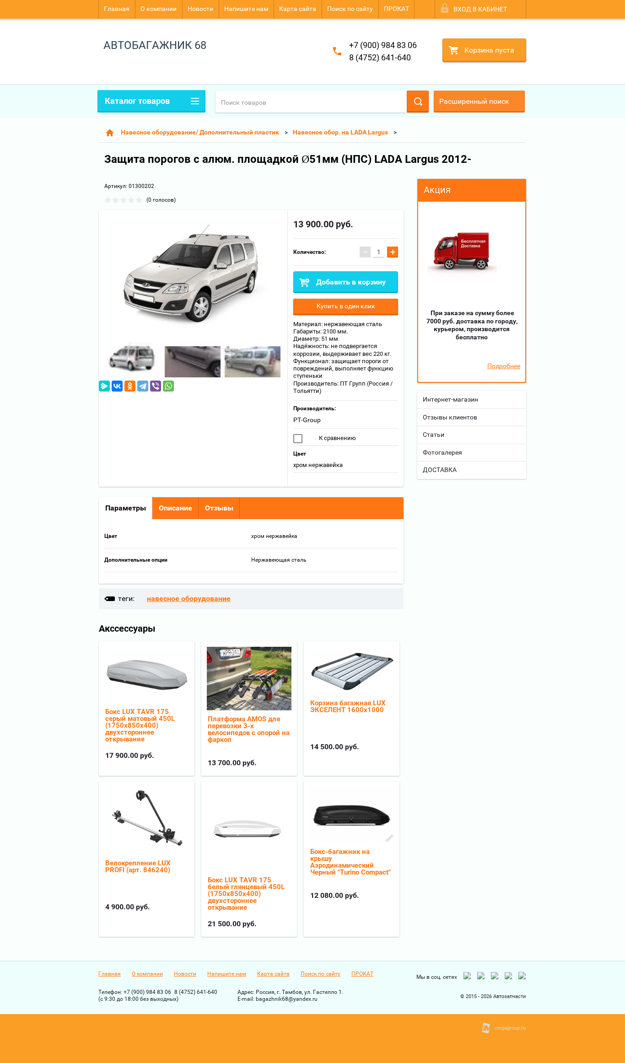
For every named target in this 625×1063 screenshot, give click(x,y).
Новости (200, 8)
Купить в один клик (346, 306)
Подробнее (503, 366)
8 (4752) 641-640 (380, 57)
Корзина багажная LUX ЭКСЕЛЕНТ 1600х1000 (348, 706)
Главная (116, 8)
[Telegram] (142, 386)
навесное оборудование (189, 598)
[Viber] (155, 386)
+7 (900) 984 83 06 (383, 45)
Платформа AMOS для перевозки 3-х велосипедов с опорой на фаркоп (249, 729)
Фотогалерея (442, 452)
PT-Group (307, 420)
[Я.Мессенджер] (104, 386)
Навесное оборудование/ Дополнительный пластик (200, 132)
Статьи (433, 434)
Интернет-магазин (450, 399)
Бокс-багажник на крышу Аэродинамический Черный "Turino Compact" (350, 862)
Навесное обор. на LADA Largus (340, 132)
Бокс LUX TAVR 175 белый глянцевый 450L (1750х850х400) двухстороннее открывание (246, 894)
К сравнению (337, 438)
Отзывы (219, 508)
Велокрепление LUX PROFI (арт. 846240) (138, 866)
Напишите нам (246, 8)
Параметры (125, 508)
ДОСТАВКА (440, 469)
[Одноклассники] (129, 386)
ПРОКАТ (396, 8)
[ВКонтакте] (117, 386)
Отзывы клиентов (450, 417)
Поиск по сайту (350, 8)
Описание (175, 508)
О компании (158, 8)
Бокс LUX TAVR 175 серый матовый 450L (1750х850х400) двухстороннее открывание (140, 725)
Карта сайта (297, 8)
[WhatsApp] (168, 386)
